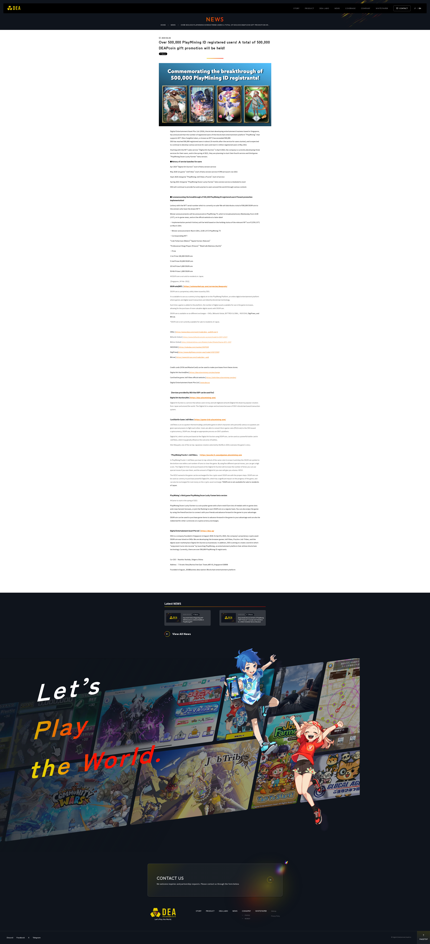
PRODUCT (309, 8)
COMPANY (365, 8)
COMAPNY (246, 911)
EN (420, 8)
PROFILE (247, 915)
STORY (296, 8)
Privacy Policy (275, 916)
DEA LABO (324, 8)
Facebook (21, 937)
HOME (163, 25)
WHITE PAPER (382, 8)
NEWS (337, 8)
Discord (10, 937)
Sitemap (273, 911)
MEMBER (247, 918)
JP (415, 8)
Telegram (37, 937)
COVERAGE (350, 8)
